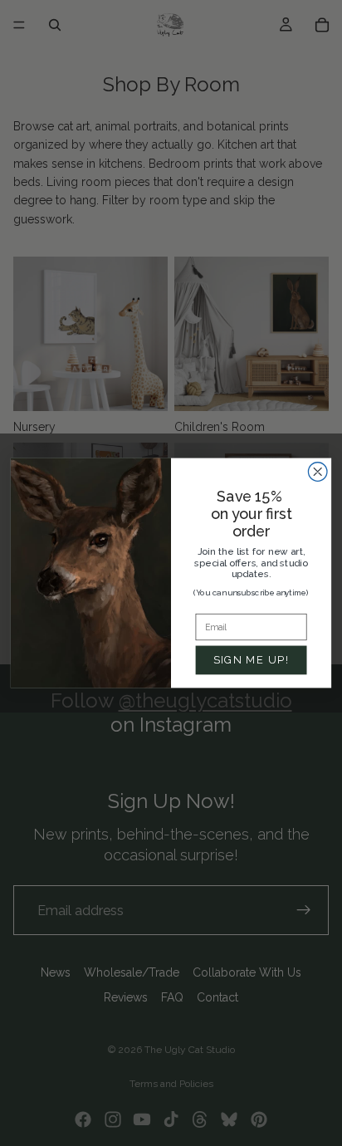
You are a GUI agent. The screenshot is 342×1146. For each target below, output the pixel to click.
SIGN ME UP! (251, 660)
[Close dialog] (317, 472)
